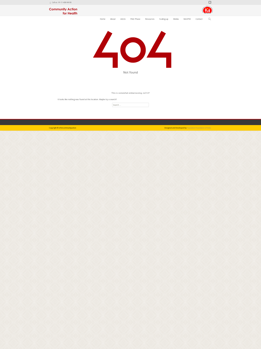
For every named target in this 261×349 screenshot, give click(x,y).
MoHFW (187, 19)
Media (176, 19)
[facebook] (210, 3)
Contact (199, 19)
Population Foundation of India (199, 128)
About (113, 19)
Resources (149, 19)
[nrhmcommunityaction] (62, 10)
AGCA (122, 19)
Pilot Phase (135, 19)
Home (102, 19)
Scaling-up (163, 19)
